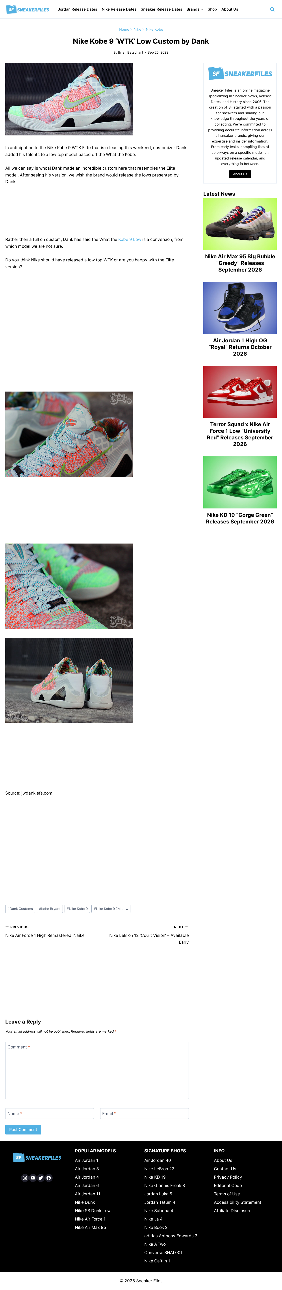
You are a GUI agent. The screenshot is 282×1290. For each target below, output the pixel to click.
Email (109, 1113)
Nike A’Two (155, 1244)
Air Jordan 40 (157, 1160)
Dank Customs (20, 909)
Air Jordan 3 (87, 1168)
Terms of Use (227, 1193)
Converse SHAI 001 (163, 1252)
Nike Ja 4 (153, 1219)
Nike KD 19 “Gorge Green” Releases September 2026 (240, 518)
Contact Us (225, 1168)
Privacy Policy (228, 1177)
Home (124, 29)
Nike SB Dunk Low (93, 1210)
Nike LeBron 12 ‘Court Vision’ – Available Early (149, 935)
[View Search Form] (272, 9)
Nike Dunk (85, 1202)
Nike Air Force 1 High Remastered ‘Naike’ (45, 931)
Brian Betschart (130, 52)
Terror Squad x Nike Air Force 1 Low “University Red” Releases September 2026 (240, 434)
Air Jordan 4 (87, 1177)
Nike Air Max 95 (90, 1227)
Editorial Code (228, 1185)
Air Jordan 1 (86, 1160)
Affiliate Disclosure (233, 1210)
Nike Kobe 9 (77, 909)
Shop (212, 9)
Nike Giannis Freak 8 (164, 1185)
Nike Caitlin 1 (157, 1261)
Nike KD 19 (155, 1177)
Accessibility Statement (237, 1202)
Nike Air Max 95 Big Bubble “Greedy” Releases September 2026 (240, 263)
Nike (137, 29)
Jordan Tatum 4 (159, 1202)
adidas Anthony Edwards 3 (170, 1235)
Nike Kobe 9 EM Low (111, 909)
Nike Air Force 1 (90, 1219)
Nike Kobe (154, 29)
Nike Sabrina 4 (158, 1210)
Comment (18, 1046)
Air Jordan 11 (87, 1193)
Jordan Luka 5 (158, 1193)
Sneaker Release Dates (161, 9)
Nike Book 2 (156, 1227)
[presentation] (240, 224)
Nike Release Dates (119, 9)
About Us (229, 9)
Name (14, 1113)
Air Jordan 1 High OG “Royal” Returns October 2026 (240, 347)
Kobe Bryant (50, 909)
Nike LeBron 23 (159, 1168)
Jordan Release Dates (77, 9)
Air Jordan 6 (87, 1185)
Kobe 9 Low (129, 239)
